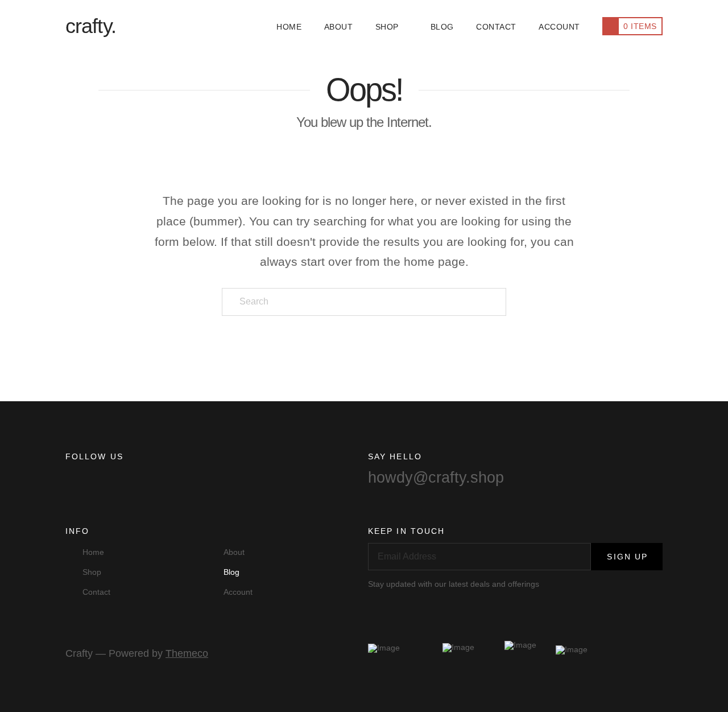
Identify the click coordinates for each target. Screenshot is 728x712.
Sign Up (627, 556)
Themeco (187, 653)
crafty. (90, 26)
